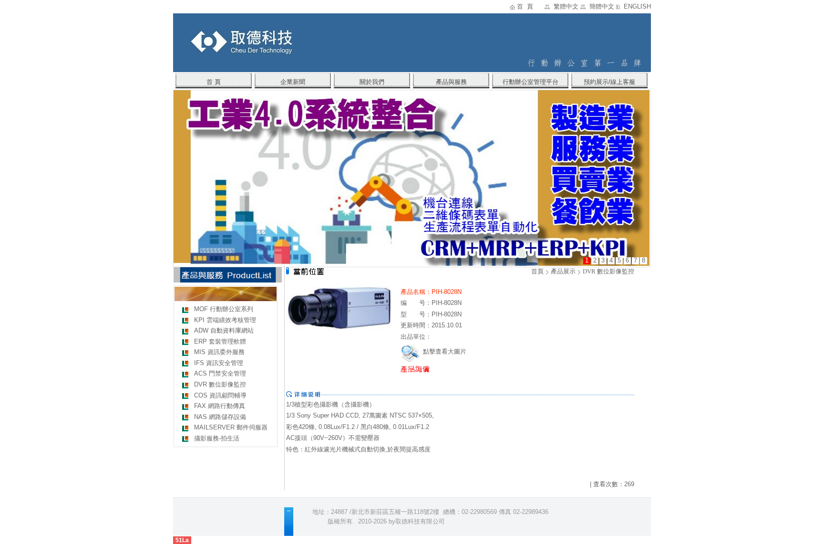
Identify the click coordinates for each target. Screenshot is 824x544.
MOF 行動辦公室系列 (223, 309)
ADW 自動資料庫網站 (224, 330)
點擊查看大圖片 (443, 351)
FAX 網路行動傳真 (219, 405)
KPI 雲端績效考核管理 (225, 320)
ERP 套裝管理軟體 (220, 341)
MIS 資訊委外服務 (219, 352)
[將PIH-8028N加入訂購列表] (425, 368)
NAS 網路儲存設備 (220, 416)
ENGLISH (637, 6)
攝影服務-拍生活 (216, 438)
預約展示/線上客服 (609, 81)
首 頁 (525, 6)
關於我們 (372, 81)
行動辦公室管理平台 (530, 81)
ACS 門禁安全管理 (220, 373)
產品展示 (563, 271)
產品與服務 (451, 81)
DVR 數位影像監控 (220, 384)
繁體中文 (566, 6)
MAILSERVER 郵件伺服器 (231, 427)
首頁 (537, 271)
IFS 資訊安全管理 (218, 362)
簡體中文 (601, 6)
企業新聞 (292, 81)
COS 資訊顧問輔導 (220, 395)
